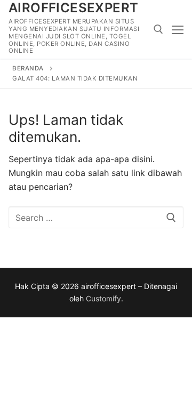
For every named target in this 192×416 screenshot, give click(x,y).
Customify (103, 298)
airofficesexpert (73, 7)
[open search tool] (158, 29)
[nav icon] (177, 29)
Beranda (28, 68)
